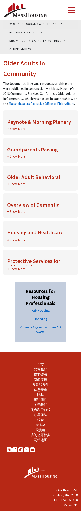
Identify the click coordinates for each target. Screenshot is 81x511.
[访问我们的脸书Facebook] (15, 450)
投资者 (40, 430)
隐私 (40, 395)
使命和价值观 (40, 410)
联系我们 (40, 370)
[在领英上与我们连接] (9, 450)
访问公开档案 (40, 435)
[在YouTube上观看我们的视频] (32, 450)
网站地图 (40, 440)
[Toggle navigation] (71, 10)
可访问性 (40, 400)
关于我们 (40, 405)
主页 (40, 364)
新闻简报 (40, 380)
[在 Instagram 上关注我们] (21, 450)
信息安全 (40, 390)
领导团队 (40, 415)
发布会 (40, 425)
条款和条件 (40, 385)
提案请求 (40, 375)
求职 (40, 420)
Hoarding (40, 319)
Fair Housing (41, 310)
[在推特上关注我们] (26, 450)
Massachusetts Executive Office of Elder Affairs (41, 103)
